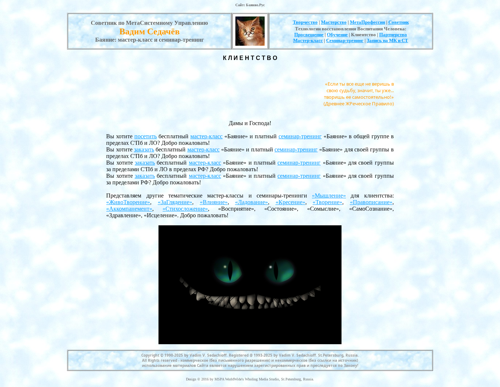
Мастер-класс (308, 40)
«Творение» (327, 202)
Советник (398, 22)
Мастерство (334, 22)
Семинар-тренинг (344, 40)
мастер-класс (206, 136)
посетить (145, 136)
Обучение (337, 34)
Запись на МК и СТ (387, 40)
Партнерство (393, 34)
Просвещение (309, 34)
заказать (144, 149)
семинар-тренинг (300, 136)
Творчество (305, 22)
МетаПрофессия (367, 22)
